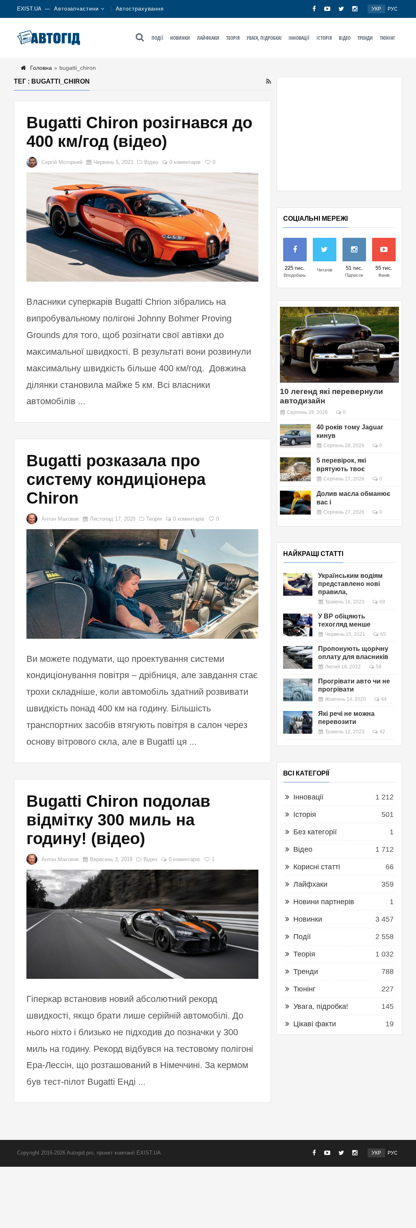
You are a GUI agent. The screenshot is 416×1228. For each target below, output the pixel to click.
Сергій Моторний (61, 162)
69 (382, 602)
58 (378, 667)
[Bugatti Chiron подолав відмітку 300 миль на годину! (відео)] (142, 924)
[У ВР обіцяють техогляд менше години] (297, 625)
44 (384, 699)
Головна (41, 68)
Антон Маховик (60, 519)
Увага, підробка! (264, 37)
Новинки (180, 37)
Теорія (233, 37)
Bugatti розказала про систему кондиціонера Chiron (116, 479)
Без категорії (315, 832)
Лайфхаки (208, 37)
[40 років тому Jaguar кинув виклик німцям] (295, 436)
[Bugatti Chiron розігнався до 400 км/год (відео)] (142, 227)
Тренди (365, 37)
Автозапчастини (76, 9)
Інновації (299, 37)
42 (382, 732)
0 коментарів (185, 162)
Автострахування (140, 9)
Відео (345, 37)
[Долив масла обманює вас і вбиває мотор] (295, 503)
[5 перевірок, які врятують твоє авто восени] (295, 469)
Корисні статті (316, 867)
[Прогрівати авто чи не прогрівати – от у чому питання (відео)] (297, 690)
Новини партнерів (323, 902)
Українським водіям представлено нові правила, (350, 583)
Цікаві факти (314, 1024)
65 (383, 634)
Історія (324, 37)
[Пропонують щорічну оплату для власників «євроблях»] (297, 657)
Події (157, 37)
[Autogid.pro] (48, 37)
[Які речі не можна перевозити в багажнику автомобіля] (297, 722)
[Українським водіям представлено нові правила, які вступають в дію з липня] (297, 584)
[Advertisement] (339, 134)
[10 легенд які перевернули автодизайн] (339, 345)
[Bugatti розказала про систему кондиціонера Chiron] (142, 583)
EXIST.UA (29, 9)
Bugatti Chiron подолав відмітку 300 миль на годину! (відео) (118, 819)
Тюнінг (387, 37)
